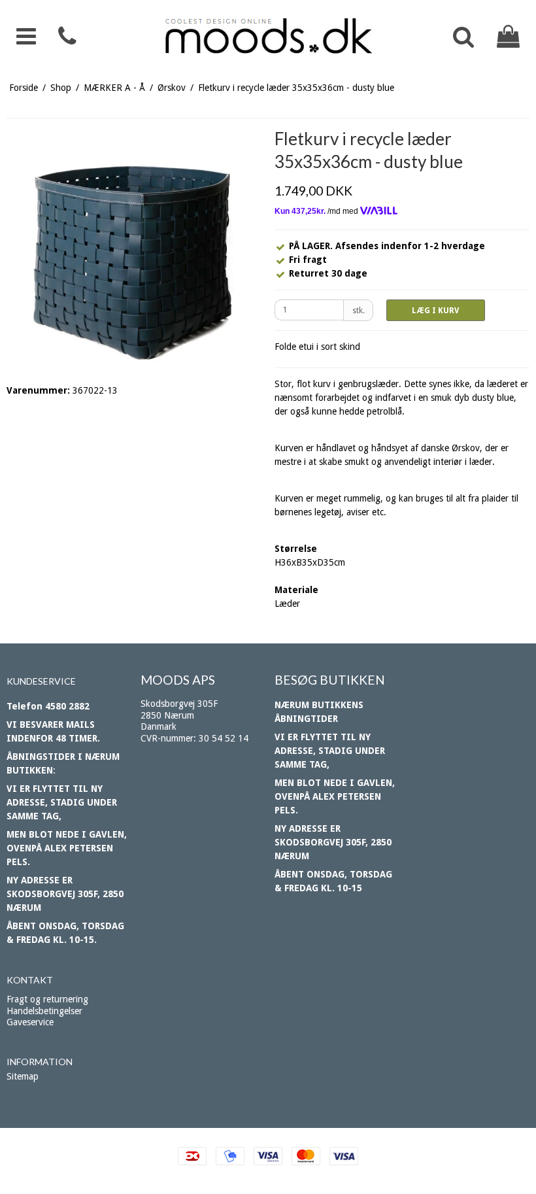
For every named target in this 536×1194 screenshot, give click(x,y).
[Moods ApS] (268, 36)
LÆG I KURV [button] (435, 310)
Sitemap (23, 1076)
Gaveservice (30, 1022)
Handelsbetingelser (44, 1011)
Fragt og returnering (47, 999)
